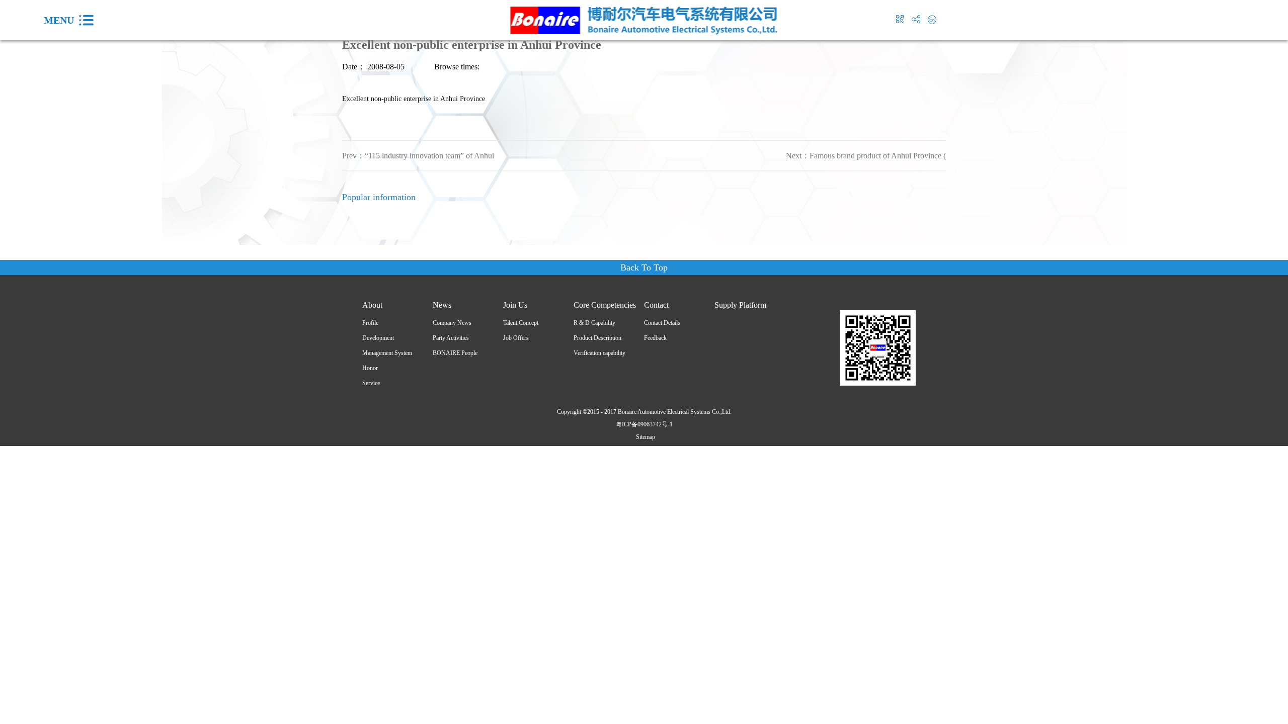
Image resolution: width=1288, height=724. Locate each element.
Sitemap (644, 436)
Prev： (418, 155)
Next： (866, 155)
